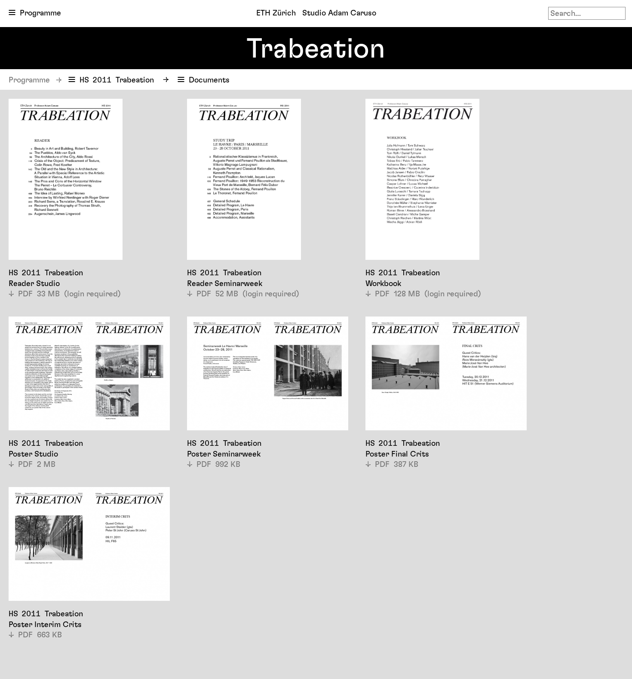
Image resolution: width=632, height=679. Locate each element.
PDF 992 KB (218, 464)
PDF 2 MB (36, 464)
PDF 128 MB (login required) (428, 293)
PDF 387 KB (396, 464)
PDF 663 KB (40, 634)
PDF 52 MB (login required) (247, 293)
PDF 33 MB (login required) (69, 293)
